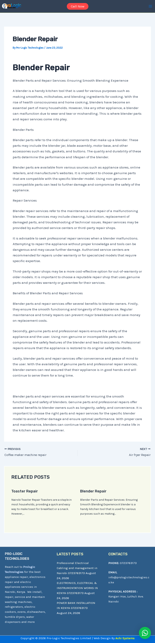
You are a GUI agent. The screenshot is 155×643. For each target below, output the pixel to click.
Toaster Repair (24, 491)
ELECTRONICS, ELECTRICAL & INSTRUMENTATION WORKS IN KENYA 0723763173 (77, 588)
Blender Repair (93, 491)
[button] (77, 6)
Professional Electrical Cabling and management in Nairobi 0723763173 (77, 568)
